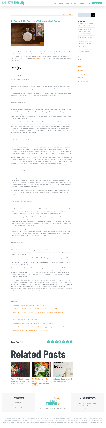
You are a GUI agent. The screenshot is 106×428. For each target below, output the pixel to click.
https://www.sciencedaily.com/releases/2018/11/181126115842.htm (29, 330)
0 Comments (21, 383)
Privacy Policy (83, 408)
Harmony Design (92, 405)
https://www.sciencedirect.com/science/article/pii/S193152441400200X (31, 316)
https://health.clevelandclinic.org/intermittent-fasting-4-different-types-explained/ (35, 309)
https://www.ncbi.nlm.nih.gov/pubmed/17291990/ (25, 319)
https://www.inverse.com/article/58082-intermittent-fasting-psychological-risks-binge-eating (38, 327)
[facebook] (15, 407)
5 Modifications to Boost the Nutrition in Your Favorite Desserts (86, 49)
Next (70, 14)
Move (80, 66)
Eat (80, 59)
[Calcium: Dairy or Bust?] (63, 369)
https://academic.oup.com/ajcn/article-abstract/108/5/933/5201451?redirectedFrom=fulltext (37, 312)
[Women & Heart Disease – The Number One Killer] (20, 369)
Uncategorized (83, 81)
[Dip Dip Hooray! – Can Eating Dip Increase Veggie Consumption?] (41, 369)
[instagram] (18, 407)
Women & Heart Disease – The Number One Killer (20, 380)
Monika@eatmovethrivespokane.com (18, 405)
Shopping (82, 74)
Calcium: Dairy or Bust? (62, 379)
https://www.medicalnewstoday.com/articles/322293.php (27, 305)
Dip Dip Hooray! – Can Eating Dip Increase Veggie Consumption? (40, 381)
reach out (37, 58)
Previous (64, 14)
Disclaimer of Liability (90, 408)
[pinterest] (21, 407)
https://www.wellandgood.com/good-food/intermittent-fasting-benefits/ (32, 323)
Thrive (81, 77)
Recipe (81, 70)
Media (81, 63)
